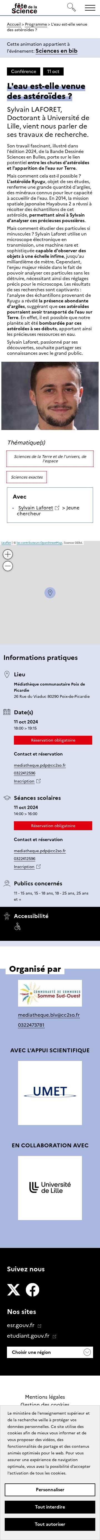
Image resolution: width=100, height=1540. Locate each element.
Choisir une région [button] (31, 1352)
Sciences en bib (57, 50)
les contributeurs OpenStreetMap (39, 543)
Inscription (24, 781)
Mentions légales (45, 1397)
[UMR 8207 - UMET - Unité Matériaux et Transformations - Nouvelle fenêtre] (50, 1093)
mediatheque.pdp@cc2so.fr (40, 765)
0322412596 (24, 773)
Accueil (14, 24)
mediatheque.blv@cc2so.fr (49, 1015)
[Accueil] (24, 9)
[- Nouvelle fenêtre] (13, 1290)
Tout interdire (50, 1507)
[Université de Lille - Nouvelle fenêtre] (50, 1188)
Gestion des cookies (45, 1405)
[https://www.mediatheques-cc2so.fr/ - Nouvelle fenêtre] (50, 994)
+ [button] (8, 550)
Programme (36, 24)
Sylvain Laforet (35, 508)
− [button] (8, 561)
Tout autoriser (50, 1524)
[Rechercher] (71, 7)
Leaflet (6, 543)
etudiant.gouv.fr (29, 1335)
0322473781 (31, 1025)
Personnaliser (50, 1489)
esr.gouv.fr (21, 1325)
